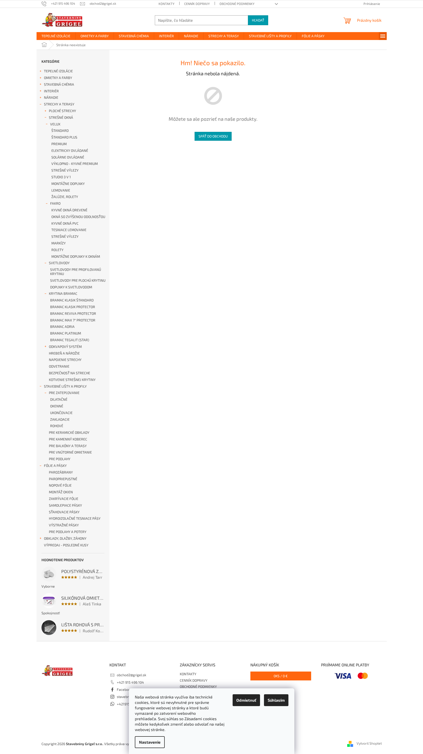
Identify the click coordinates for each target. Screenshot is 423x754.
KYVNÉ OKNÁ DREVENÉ (69, 210)
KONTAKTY (166, 4)
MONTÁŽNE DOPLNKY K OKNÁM (75, 256)
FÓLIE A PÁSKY (55, 465)
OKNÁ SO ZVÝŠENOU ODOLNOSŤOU (78, 217)
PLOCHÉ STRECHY (62, 111)
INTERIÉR (51, 91)
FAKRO (55, 203)
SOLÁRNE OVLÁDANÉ (67, 157)
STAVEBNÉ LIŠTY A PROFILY (65, 386)
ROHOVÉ (56, 426)
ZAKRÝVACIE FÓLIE (63, 498)
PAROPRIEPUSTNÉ (63, 479)
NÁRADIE (51, 97)
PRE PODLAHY (59, 459)
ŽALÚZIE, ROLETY (64, 197)
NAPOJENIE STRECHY (65, 359)
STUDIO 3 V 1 (61, 177)
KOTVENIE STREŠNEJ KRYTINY (72, 379)
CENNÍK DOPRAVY (197, 4)
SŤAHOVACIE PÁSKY (64, 512)
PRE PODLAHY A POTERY (67, 532)
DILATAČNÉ (58, 399)
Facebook (124, 689)
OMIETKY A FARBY (58, 78)
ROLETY (57, 250)
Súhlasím (276, 700)
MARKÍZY (58, 243)
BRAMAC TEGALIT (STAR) (69, 340)
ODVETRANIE (59, 366)
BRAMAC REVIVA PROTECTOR (73, 313)
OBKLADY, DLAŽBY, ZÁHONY (65, 538)
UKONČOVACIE (61, 413)
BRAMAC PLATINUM (65, 333)
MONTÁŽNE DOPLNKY (68, 183)
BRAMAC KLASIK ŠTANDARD (72, 300)
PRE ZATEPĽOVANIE (64, 393)
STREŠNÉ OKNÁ (61, 117)
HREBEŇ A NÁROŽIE (64, 353)
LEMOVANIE (60, 190)
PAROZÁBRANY (61, 472)
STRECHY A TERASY (59, 104)
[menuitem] (56, 36)
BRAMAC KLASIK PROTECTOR (72, 307)
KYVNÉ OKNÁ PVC (65, 223)
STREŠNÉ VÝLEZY (65, 170)
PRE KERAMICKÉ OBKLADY (69, 432)
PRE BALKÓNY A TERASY (68, 446)
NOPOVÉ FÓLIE (60, 485)
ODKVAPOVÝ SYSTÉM (65, 346)
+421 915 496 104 (130, 682)
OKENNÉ (56, 406)
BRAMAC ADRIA (62, 326)
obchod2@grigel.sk (131, 675)
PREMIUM (59, 144)
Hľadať (258, 20)
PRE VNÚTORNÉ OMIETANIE (70, 452)
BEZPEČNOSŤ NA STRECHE (69, 373)
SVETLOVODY (59, 263)
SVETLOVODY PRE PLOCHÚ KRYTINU (77, 280)
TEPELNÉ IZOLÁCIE (58, 71)
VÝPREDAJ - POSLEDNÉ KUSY (66, 545)
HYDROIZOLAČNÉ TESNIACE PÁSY (75, 518)
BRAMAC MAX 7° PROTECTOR (72, 320)
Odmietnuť (246, 700)
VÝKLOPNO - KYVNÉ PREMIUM (74, 163)
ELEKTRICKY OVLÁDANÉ (69, 150)
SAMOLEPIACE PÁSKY (65, 505)
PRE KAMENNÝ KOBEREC (68, 439)
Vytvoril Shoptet (369, 743)
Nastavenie (150, 742)
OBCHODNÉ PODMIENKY (237, 4)
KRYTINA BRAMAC (63, 293)
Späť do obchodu (213, 136)
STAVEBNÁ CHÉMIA (59, 84)
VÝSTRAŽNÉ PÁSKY (64, 525)
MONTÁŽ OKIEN (61, 492)
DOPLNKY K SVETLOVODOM (71, 287)
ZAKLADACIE (60, 419)
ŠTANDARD (60, 130)
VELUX (55, 124)
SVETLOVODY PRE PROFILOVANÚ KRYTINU (75, 271)
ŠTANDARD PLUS (64, 137)
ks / (281, 676)
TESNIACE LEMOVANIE (68, 230)
